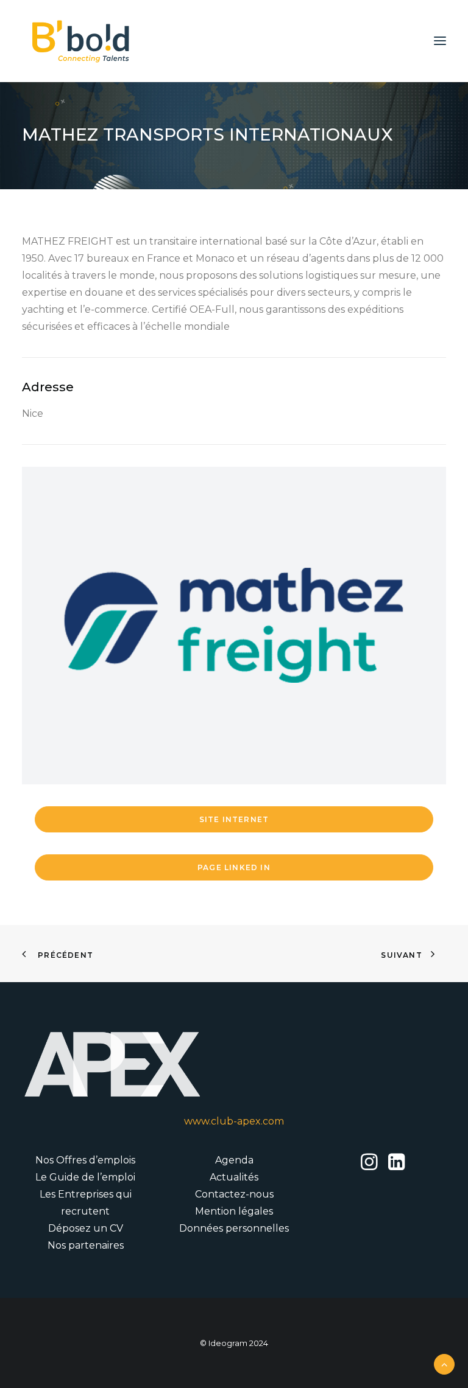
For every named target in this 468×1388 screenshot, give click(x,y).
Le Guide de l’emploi (85, 1177)
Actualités (234, 1177)
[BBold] (80, 40)
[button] (440, 41)
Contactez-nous (234, 1194)
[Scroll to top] (444, 1363)
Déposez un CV (85, 1228)
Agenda (234, 1160)
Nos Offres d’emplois (85, 1160)
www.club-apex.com (234, 1121)
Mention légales (234, 1211)
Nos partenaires (86, 1245)
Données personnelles (234, 1228)
